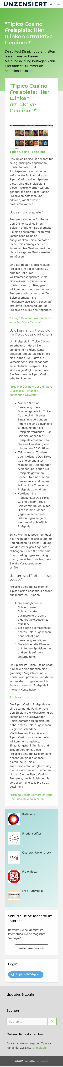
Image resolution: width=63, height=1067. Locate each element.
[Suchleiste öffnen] (51, 4)
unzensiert (25, 4)
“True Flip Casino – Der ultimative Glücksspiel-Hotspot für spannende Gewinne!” (31, 390)
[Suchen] (52, 1022)
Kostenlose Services (32, 948)
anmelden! (40, 1047)
